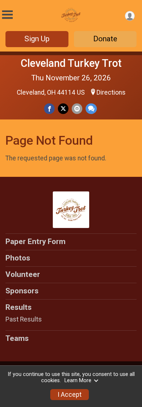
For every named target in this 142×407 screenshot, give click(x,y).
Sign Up (37, 38)
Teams (17, 338)
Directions (111, 92)
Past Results (23, 319)
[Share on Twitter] (63, 108)
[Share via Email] (77, 108)
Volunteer (22, 274)
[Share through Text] (91, 108)
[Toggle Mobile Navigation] (7, 14)
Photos (17, 258)
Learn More (77, 380)
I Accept (70, 394)
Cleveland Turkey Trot (71, 63)
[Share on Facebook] (49, 108)
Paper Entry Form (35, 241)
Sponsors (22, 290)
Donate (105, 38)
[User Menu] (130, 16)
